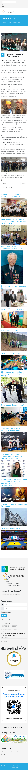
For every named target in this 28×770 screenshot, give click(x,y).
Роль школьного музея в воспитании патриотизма (11, 195)
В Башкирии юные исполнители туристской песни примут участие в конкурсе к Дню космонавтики (14, 482)
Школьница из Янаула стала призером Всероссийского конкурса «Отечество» (12, 456)
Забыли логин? (6, 620)
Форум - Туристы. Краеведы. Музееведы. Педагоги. (11, 753)
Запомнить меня (6, 612)
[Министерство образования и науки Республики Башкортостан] (14, 569)
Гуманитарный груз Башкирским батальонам (14, 505)
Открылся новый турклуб (11, 353)
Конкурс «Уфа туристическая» (12, 309)
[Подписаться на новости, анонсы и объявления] (14, 674)
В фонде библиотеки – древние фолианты (13, 287)
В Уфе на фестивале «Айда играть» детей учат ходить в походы (12, 374)
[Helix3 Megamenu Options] (26, 11)
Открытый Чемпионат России (13, 528)
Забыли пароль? (6, 623)
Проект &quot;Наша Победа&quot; (11, 594)
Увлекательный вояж (9, 330)
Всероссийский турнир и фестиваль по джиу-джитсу (11, 429)
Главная (9, 20)
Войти (4, 616)
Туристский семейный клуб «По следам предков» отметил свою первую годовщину (13, 221)
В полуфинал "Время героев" (12, 405)
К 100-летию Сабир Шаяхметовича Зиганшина (12, 248)
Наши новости (22, 20)
